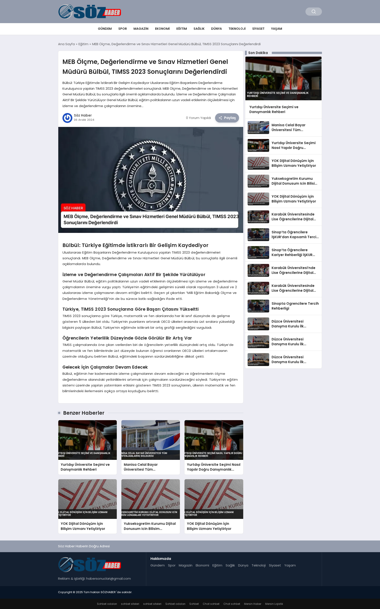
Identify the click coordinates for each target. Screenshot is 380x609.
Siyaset (258, 28)
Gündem (105, 28)
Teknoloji (237, 28)
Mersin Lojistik (274, 604)
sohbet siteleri (130, 604)
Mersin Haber (252, 604)
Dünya (216, 28)
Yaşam (276, 28)
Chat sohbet (211, 604)
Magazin (140, 28)
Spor (122, 28)
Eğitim (181, 28)
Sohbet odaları (107, 604)
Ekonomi (162, 28)
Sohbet (194, 604)
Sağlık (199, 28)
